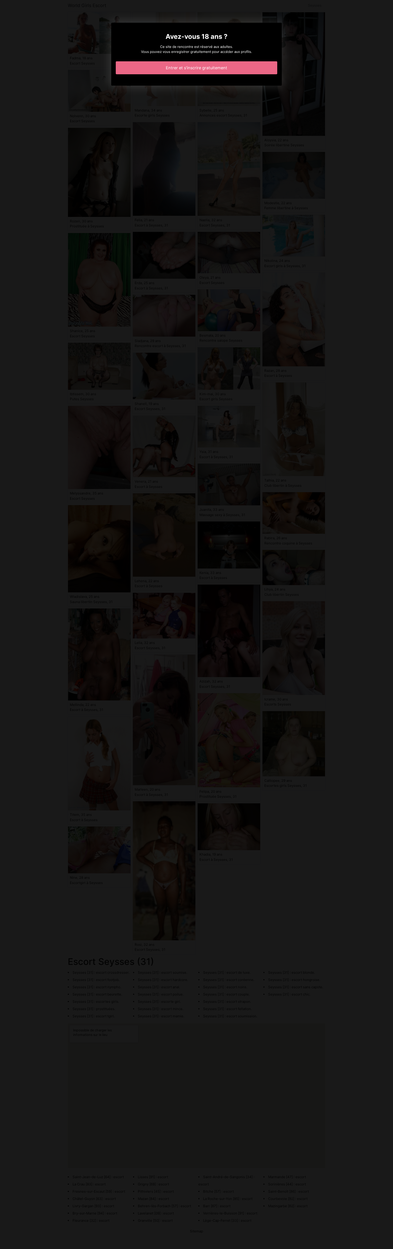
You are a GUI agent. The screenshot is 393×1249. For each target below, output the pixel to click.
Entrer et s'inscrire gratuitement (196, 67)
